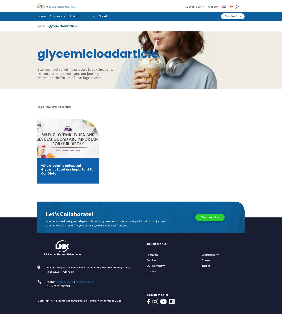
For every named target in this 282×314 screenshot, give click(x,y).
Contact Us (233, 16)
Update (89, 16)
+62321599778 (64, 282)
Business (56, 16)
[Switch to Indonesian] (231, 7)
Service (151, 260)
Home (41, 16)
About (102, 16)
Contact (152, 271)
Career (213, 7)
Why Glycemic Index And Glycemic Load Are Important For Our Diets (68, 170)
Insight (74, 16)
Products (152, 254)
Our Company (156, 266)
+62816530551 (84, 282)
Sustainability (194, 7)
